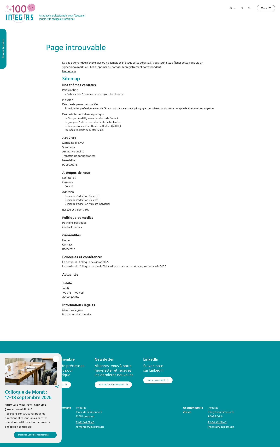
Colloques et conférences (82, 257)
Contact (67, 244)
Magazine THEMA (73, 143)
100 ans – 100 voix (73, 293)
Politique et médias (77, 218)
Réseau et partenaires (75, 209)
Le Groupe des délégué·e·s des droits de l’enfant (91, 118)
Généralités (71, 235)
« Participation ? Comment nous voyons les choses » (94, 94)
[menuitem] (140, 85)
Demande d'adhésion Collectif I (82, 196)
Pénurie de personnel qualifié (80, 104)
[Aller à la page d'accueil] (45, 13)
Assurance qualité (73, 151)
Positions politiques (74, 223)
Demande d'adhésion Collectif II (82, 200)
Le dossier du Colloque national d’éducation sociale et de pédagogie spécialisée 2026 (114, 266)
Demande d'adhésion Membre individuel (87, 204)
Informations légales (78, 305)
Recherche (68, 249)
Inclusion (67, 100)
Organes (67, 182)
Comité (69, 186)
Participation (70, 90)
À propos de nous (76, 173)
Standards (68, 147)
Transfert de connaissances (78, 156)
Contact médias (72, 227)
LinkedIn (150, 360)
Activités (69, 138)
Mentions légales (72, 310)
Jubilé (67, 283)
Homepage (69, 71)
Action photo (70, 297)
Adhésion (68, 192)
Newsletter (69, 160)
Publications (69, 164)
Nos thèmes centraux (79, 85)
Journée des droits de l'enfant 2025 (84, 130)
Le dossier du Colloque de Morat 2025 (85, 262)
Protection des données (76, 314)
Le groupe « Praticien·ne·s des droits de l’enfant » (92, 122)
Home (66, 240)
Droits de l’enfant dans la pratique (83, 114)
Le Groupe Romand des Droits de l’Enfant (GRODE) (93, 126)
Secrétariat (69, 178)
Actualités (70, 275)
